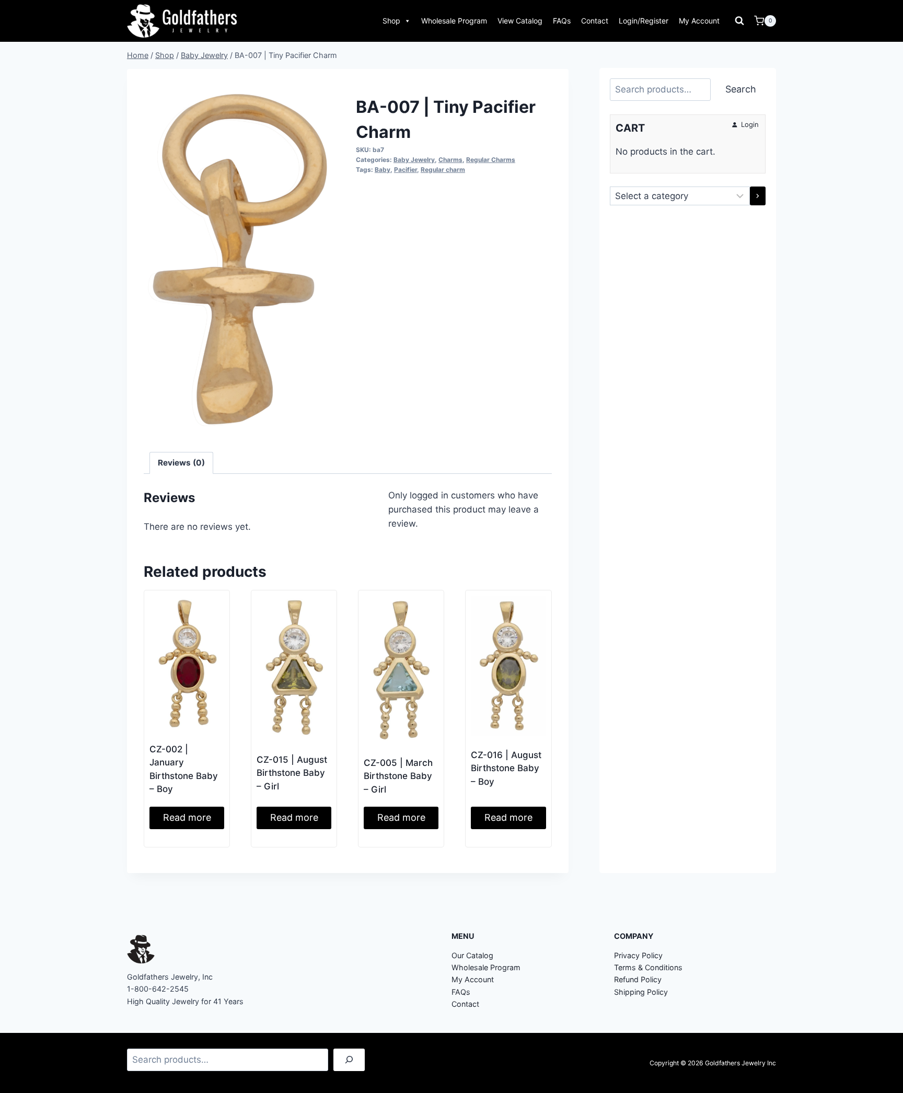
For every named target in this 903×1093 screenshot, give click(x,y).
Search (740, 89)
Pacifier (405, 169)
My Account (699, 20)
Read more (187, 817)
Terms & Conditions (648, 967)
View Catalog (519, 20)
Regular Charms (490, 160)
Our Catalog (472, 955)
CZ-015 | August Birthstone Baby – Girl (292, 773)
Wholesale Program (454, 20)
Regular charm (443, 169)
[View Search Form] (739, 20)
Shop (391, 20)
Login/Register (643, 20)
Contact (594, 20)
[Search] (349, 1060)
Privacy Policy (638, 955)
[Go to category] (758, 196)
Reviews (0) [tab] (181, 463)
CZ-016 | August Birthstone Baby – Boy (506, 768)
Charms (450, 160)
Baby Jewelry (414, 160)
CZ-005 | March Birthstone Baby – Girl (398, 776)
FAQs (562, 20)
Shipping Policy (641, 991)
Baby (382, 169)
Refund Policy (638, 979)
